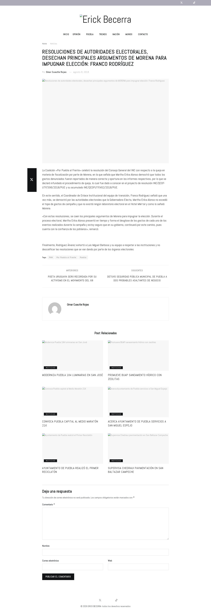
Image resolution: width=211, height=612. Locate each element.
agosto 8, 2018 (81, 72)
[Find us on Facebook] (177, 3)
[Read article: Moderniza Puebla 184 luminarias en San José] (72, 355)
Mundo (128, 34)
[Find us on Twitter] (181, 3)
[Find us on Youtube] (186, 3)
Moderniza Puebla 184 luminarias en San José (72, 375)
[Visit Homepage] (105, 18)
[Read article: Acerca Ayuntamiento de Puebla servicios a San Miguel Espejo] (138, 402)
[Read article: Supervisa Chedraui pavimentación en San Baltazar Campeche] (138, 448)
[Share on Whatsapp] (32, 188)
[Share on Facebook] (32, 172)
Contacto (143, 34)
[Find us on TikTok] (194, 3)
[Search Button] (198, 3)
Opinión (76, 34)
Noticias (53, 43)
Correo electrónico (50, 560)
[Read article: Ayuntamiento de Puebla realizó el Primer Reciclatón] (72, 448)
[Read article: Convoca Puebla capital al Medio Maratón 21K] (72, 402)
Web (110, 560)
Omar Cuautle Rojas (56, 72)
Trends (103, 34)
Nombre (45, 545)
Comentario (48, 504)
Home (44, 43)
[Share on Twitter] (32, 180)
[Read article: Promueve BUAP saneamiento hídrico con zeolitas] (138, 355)
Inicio (66, 34)
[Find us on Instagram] (190, 3)
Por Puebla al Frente (66, 257)
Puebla (89, 34)
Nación (116, 34)
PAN (51, 257)
